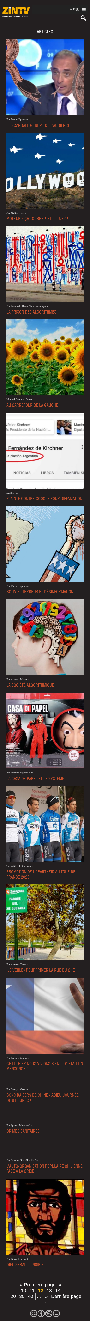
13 (49, 1290)
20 (13, 1296)
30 (21, 1296)
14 (57, 1290)
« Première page (37, 1284)
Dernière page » (62, 1299)
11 (32, 1290)
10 (23, 1290)
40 (30, 1296)
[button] (74, 9)
